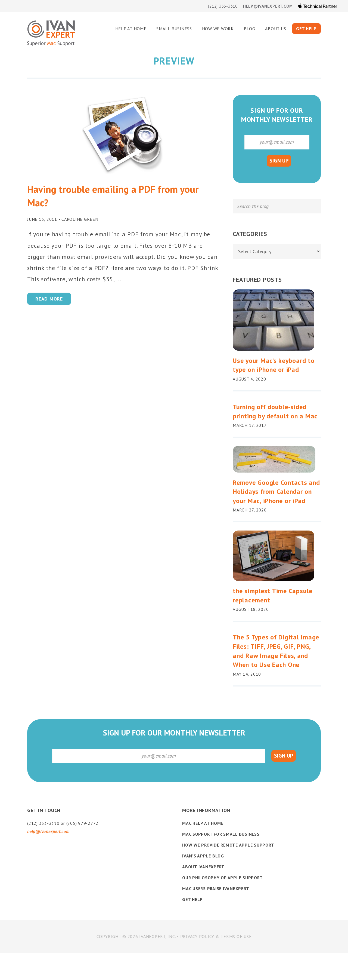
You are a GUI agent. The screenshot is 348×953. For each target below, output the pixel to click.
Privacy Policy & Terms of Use (216, 936)
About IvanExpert (203, 866)
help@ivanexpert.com (268, 6)
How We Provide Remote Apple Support (228, 845)
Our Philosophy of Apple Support (222, 877)
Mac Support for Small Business (221, 834)
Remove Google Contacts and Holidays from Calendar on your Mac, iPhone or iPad (276, 491)
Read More (49, 299)
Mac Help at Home (202, 823)
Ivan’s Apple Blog (203, 856)
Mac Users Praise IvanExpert (215, 888)
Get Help (192, 899)
